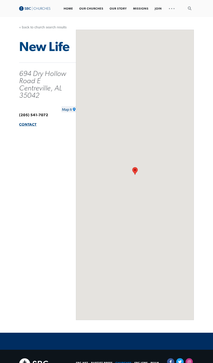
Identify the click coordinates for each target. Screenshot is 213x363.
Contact (28, 125)
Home (68, 8)
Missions (141, 8)
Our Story (118, 8)
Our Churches (91, 8)
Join (158, 8)
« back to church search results (43, 27)
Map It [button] (67, 110)
